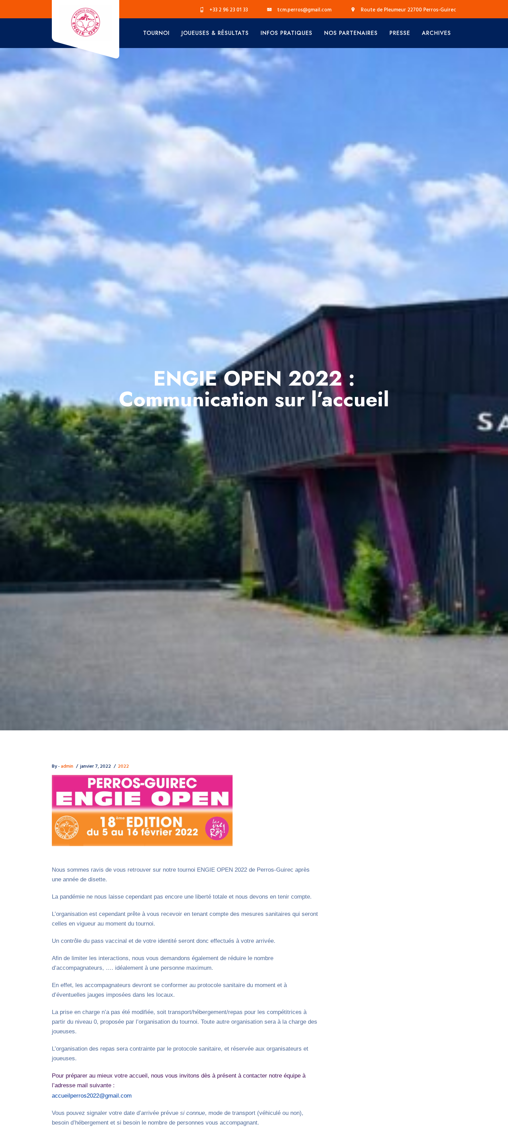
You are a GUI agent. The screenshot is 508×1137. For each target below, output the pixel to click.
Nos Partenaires (351, 33)
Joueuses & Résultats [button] (215, 33)
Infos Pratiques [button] (286, 33)
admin (67, 766)
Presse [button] (399, 33)
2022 (123, 766)
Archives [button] (436, 33)
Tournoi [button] (156, 33)
